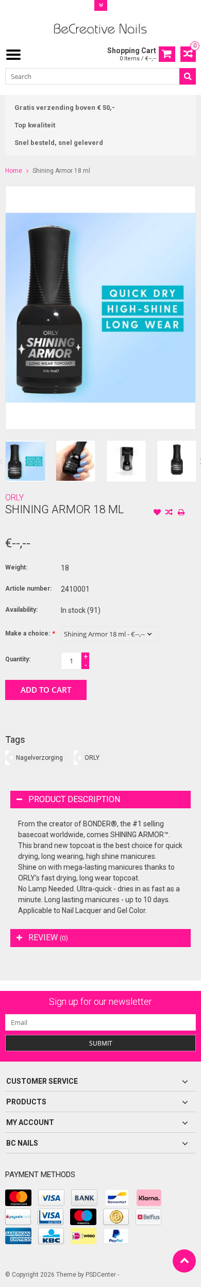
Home (13, 170)
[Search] (187, 76)
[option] (25, 461)
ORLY (14, 497)
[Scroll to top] (184, 1261)
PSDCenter (101, 1274)
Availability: (21, 609)
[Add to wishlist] (157, 513)
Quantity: (17, 659)
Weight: (16, 567)
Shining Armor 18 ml (61, 170)
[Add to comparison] (169, 513)
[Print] (181, 513)
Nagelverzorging (39, 757)
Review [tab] (48, 937)
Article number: (28, 588)
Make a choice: (29, 633)
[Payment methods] (18, 1198)
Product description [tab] (74, 799)
